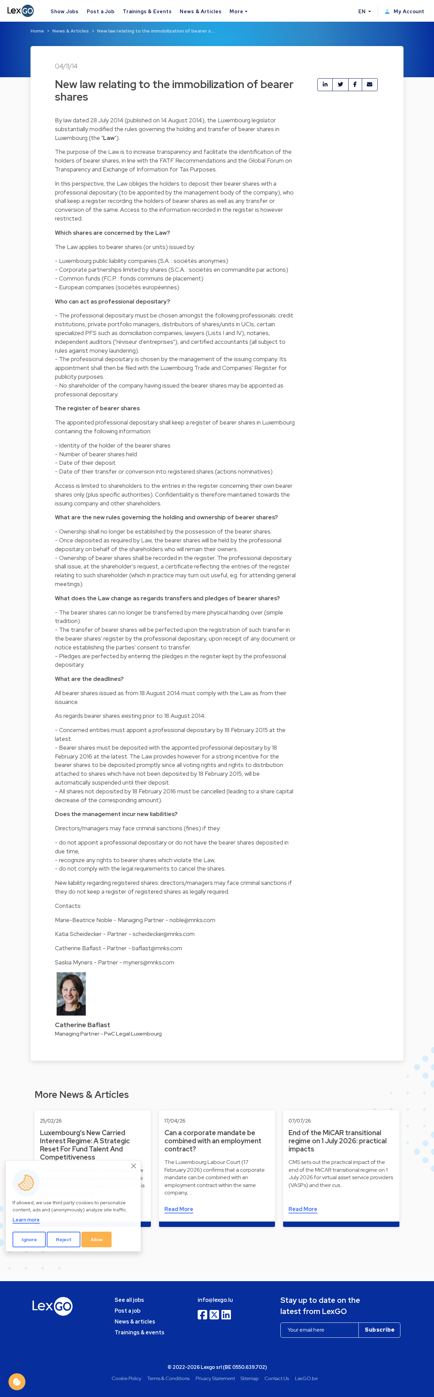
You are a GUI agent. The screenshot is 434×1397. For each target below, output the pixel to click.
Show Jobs (65, 11)
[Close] (134, 1166)
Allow (97, 1239)
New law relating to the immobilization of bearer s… (155, 31)
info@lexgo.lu (215, 1300)
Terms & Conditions (168, 1378)
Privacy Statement (215, 1378)
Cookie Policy (126, 1378)
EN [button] (362, 11)
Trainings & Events (147, 11)
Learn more (26, 1220)
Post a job (127, 1310)
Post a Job (101, 11)
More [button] (236, 11)
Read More (178, 1209)
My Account (408, 11)
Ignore (29, 1239)
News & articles (135, 1321)
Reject (64, 1239)
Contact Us (276, 1378)
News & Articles (200, 11)
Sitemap (250, 1378)
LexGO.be (306, 1378)
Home (37, 31)
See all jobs (129, 1300)
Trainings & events (139, 1332)
